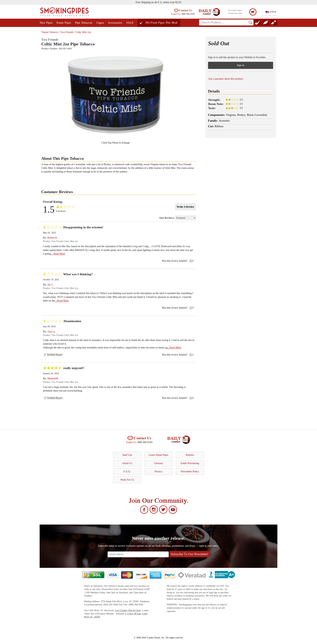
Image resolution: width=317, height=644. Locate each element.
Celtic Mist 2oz (83, 32)
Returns (190, 455)
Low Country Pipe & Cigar (128, 610)
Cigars (100, 22)
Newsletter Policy (190, 471)
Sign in (240, 65)
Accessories (115, 22)
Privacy (158, 471)
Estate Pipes (63, 22)
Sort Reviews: (167, 217)
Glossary (158, 463)
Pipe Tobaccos (83, 22)
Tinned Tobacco (49, 32)
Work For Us (127, 479)
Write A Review (185, 206)
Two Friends (66, 32)
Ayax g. (51, 331)
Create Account (235, 13)
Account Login (235, 10)
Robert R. (52, 237)
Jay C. (50, 284)
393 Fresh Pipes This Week (161, 22)
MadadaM (52, 378)
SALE (130, 22)
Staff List (127, 455)
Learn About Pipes (158, 455)
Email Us (175, 14)
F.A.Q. (127, 471)
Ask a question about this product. (226, 78)
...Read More (58, 253)
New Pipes (46, 22)
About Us (127, 463)
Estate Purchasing (190, 463)
